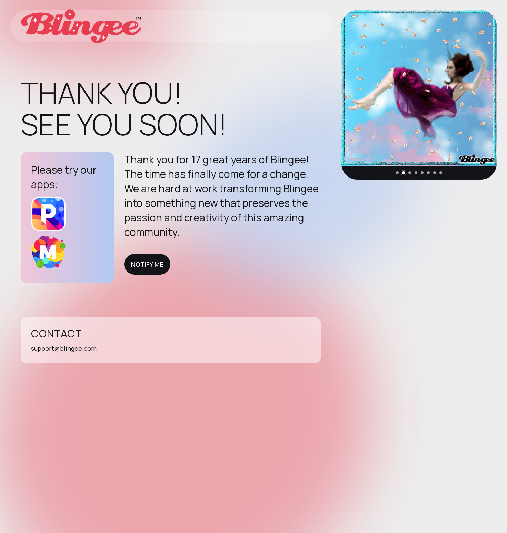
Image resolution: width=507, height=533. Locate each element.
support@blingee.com (64, 348)
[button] (397, 172)
